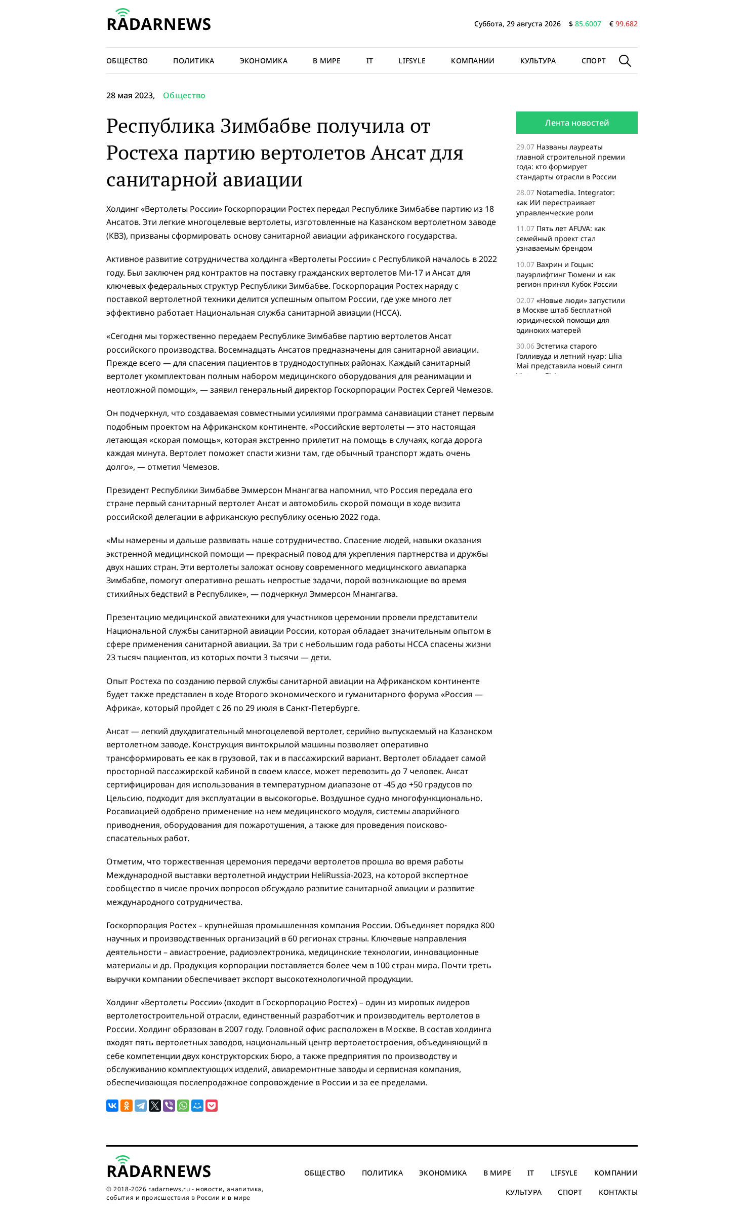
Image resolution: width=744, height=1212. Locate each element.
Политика (193, 60)
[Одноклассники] (126, 1106)
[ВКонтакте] (112, 1106)
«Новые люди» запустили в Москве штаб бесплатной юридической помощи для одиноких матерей (570, 315)
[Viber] (169, 1106)
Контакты (618, 1192)
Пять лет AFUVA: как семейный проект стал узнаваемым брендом (560, 238)
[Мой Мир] (197, 1106)
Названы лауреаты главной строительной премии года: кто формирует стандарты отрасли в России (570, 161)
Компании (472, 60)
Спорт (594, 60)
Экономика (264, 60)
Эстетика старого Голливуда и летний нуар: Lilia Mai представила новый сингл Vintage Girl (569, 361)
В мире (327, 60)
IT (370, 60)
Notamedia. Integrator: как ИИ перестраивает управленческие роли (565, 202)
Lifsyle (412, 60)
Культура (538, 60)
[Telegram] (141, 1106)
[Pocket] (211, 1106)
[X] (155, 1106)
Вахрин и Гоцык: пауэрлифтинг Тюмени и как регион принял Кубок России (567, 274)
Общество (127, 60)
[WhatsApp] (183, 1106)
